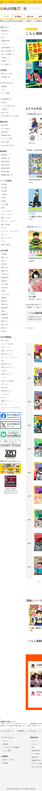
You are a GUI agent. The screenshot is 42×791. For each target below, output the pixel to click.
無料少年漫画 (5, 171)
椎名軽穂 (4, 297)
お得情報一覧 (5, 77)
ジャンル (4, 44)
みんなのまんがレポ (7, 145)
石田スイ (4, 261)
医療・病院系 (5, 245)
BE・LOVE (4, 340)
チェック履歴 (5, 93)
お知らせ (4, 102)
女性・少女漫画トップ (8, 51)
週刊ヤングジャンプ (7, 367)
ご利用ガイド (5, 109)
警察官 (29, 307)
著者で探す (4, 132)
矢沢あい (4, 331)
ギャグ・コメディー (7, 214)
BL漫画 (3, 201)
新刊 (2, 37)
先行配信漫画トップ (7, 47)
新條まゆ (4, 301)
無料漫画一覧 (5, 158)
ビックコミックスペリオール (10, 408)
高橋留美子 (4, 314)
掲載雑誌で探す (6, 135)
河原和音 (4, 281)
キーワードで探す (6, 139)
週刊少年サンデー (6, 391)
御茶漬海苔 (4, 277)
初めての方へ (5, 112)
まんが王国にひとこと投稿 (9, 116)
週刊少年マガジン (6, 364)
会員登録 (4, 86)
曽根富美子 (4, 308)
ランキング (4, 34)
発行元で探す (5, 142)
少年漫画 (4, 194)
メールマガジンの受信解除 (10, 747)
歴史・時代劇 (5, 224)
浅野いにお (4, 257)
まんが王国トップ (8, 731)
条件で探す (4, 125)
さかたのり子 (5, 294)
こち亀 (36, 307)
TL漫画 (3, 198)
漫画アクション (6, 401)
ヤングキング (5, 394)
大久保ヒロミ (5, 274)
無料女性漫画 (5, 161)
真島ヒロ (4, 328)
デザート (4, 397)
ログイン (4, 90)
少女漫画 (4, 187)
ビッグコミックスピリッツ (9, 357)
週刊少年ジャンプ (6, 354)
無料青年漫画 (5, 168)
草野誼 (3, 291)
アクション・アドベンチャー (10, 231)
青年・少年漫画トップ (8, 54)
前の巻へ (31, 328)
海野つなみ (4, 267)
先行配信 (18, 16)
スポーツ (4, 228)
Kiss (2, 361)
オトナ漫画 (4, 204)
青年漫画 (4, 191)
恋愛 (2, 208)
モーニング (4, 384)
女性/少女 (30, 16)
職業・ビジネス (6, 218)
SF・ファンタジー (7, 238)
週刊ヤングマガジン (7, 350)
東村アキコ (4, 321)
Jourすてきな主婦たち (8, 381)
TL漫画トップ (5, 57)
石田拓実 (4, 264)
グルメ (3, 241)
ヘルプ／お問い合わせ (8, 106)
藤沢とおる (4, 324)
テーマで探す (5, 128)
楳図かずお (4, 271)
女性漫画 (4, 184)
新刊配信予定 (5, 41)
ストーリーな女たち (7, 344)
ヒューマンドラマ (6, 211)
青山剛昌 (4, 254)
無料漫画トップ (6, 31)
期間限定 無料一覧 (7, 175)
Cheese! (4, 371)
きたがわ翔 (4, 284)
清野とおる (4, 304)
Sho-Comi (4, 387)
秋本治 (29, 150)
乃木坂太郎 (4, 318)
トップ (6, 16)
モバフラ (4, 404)
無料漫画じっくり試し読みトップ (29, 731)
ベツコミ (4, 377)
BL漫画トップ (5, 61)
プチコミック (5, 347)
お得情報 (5, 763)
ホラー (3, 234)
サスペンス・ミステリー (9, 221)
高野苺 (3, 311)
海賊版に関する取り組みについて (10, 461)
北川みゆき (4, 287)
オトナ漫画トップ (6, 64)
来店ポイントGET (6, 74)
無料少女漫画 (5, 165)
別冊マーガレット (6, 374)
